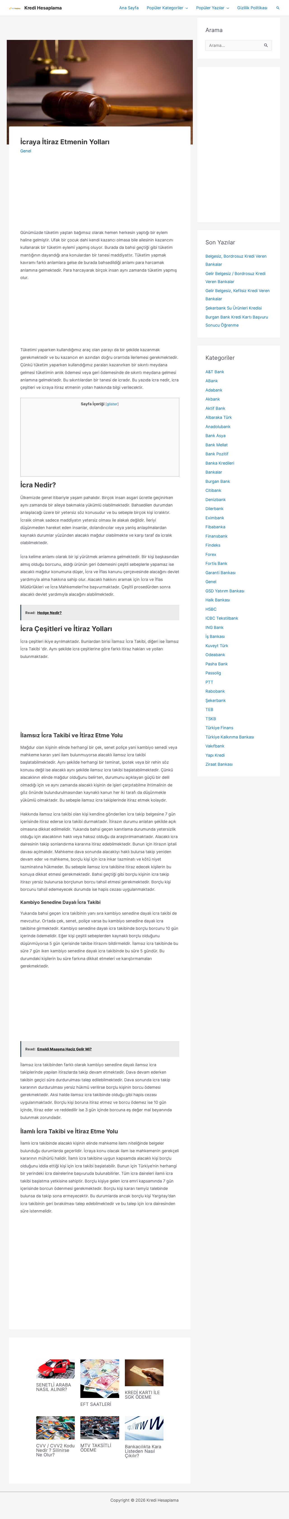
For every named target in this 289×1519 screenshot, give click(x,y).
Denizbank (215, 499)
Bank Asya (215, 435)
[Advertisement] (100, 28)
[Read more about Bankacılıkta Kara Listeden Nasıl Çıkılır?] (144, 1427)
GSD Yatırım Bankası (224, 591)
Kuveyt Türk (216, 645)
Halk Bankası (217, 600)
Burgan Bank (217, 481)
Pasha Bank (216, 664)
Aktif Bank (215, 408)
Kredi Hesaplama (43, 8)
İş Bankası (215, 636)
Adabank (213, 390)
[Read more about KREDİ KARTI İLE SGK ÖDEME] (144, 1372)
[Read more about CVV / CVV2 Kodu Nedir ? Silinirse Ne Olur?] (55, 1427)
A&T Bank (214, 371)
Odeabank (215, 654)
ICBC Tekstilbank (221, 618)
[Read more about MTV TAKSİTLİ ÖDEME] (99, 1427)
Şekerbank (215, 700)
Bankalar (213, 472)
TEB (209, 709)
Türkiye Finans (219, 727)
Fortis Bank (216, 563)
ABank (211, 380)
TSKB (210, 718)
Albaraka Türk (218, 417)
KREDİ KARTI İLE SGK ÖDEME (142, 1395)
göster (112, 404)
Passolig (213, 673)
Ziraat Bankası (219, 764)
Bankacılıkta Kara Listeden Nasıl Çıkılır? (143, 1451)
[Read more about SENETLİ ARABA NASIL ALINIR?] (55, 1368)
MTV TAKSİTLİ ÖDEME (95, 1448)
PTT (209, 682)
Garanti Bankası (220, 572)
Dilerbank (214, 508)
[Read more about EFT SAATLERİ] (99, 1378)
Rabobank (215, 691)
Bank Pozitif (216, 453)
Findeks (212, 545)
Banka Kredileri (219, 463)
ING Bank (214, 627)
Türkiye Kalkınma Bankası (229, 737)
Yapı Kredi (215, 755)
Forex (210, 554)
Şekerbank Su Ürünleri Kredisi (233, 308)
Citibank (213, 490)
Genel (25, 151)
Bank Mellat (216, 444)
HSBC (211, 609)
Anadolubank (218, 426)
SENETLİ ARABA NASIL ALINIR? (53, 1387)
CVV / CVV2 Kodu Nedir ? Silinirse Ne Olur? (55, 1450)
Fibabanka (215, 527)
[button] (185, 8)
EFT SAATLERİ (95, 1404)
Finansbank (216, 536)
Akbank (212, 399)
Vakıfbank (214, 746)
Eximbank (214, 517)
